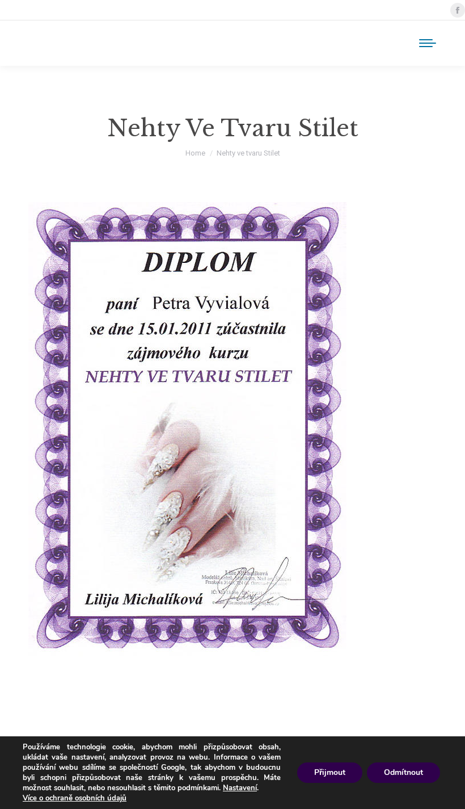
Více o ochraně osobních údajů (74, 798)
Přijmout (329, 772)
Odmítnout (403, 772)
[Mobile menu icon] (427, 43)
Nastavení (240, 788)
